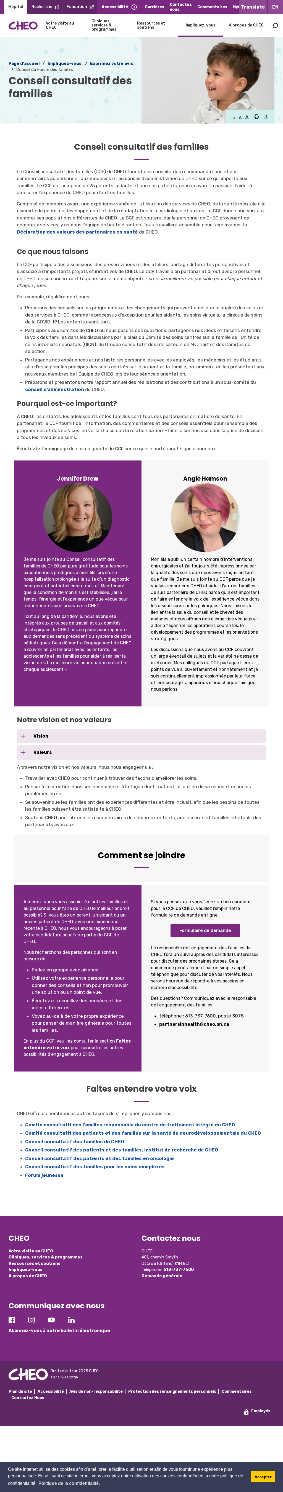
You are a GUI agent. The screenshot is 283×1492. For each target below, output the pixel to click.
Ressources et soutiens (151, 25)
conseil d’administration (54, 389)
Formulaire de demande (205, 930)
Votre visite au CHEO (60, 25)
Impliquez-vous (201, 25)
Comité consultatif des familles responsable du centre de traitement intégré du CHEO (130, 1124)
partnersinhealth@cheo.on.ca (194, 1024)
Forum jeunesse (44, 1175)
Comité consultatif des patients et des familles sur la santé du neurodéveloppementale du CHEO (143, 1133)
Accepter (263, 1477)
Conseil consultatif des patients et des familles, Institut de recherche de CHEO (121, 1150)
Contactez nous (181, 7)
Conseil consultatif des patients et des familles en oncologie (99, 1158)
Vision (40, 736)
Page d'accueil (24, 63)
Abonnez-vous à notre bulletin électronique (59, 1330)
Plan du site (20, 1391)
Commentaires (212, 7)
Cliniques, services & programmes (103, 25)
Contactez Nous (27, 1397)
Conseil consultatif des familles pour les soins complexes (95, 1166)
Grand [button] (240, 117)
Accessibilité (115, 7)
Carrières (154, 7)
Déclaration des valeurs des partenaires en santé (77, 232)
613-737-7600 (178, 1269)
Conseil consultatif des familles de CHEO (74, 1141)
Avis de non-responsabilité (96, 1391)
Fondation (77, 6)
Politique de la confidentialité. (69, 1483)
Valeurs (42, 752)
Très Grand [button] (247, 117)
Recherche (42, 6)
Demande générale (162, 1275)
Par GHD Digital (64, 1377)
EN (275, 7)
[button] (256, 117)
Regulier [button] (234, 117)
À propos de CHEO (246, 25)
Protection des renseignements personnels (172, 1391)
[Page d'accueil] (23, 25)
